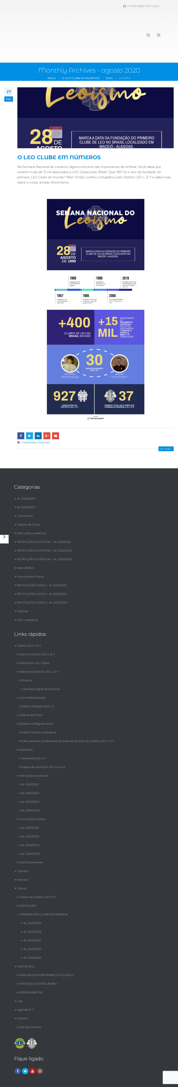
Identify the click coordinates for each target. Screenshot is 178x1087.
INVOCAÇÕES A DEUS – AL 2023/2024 (42, 574)
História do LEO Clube (34, 643)
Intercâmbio (25, 548)
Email (55, 416)
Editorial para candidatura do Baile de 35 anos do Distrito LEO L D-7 (67, 721)
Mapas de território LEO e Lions (43, 747)
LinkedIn (38, 416)
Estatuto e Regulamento (36, 704)
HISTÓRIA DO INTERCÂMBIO (38, 964)
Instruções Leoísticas (31, 514)
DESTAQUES (27, 886)
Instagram (40, 1052)
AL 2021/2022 (30, 765)
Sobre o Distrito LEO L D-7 (37, 635)
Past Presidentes (31, 843)
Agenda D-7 (25, 990)
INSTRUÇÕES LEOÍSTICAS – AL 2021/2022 (44, 522)
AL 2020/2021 (32, 929)
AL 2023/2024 (30, 782)
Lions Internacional (32, 678)
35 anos (26, 661)
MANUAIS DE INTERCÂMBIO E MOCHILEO (46, 955)
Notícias (43, 423)
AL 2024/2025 (26, 479)
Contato (22, 851)
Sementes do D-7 (33, 739)
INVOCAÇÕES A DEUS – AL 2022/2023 (42, 583)
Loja (20, 981)
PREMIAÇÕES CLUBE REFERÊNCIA (44, 895)
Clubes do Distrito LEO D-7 (37, 877)
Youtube (32, 1052)
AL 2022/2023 (30, 773)
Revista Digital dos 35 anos (41, 669)
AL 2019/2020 (32, 938)
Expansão (26, 730)
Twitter (29, 416)
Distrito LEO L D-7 (29, 626)
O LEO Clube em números (59, 138)
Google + (46, 416)
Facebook (20, 416)
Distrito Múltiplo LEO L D (37, 687)
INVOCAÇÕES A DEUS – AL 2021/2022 (41, 566)
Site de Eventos (30, 1007)
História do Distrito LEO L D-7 (39, 652)
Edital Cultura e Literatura (38, 713)
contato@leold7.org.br (143, 6)
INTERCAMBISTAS (31, 973)
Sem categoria (27, 600)
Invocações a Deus (30, 557)
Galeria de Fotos (28, 505)
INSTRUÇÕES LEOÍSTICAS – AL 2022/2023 (44, 531)
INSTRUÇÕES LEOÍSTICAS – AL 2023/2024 (44, 540)
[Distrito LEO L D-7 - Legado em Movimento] (29, 27)
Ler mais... (166, 429)
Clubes (21, 869)
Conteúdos (29, 423)
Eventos (22, 999)
